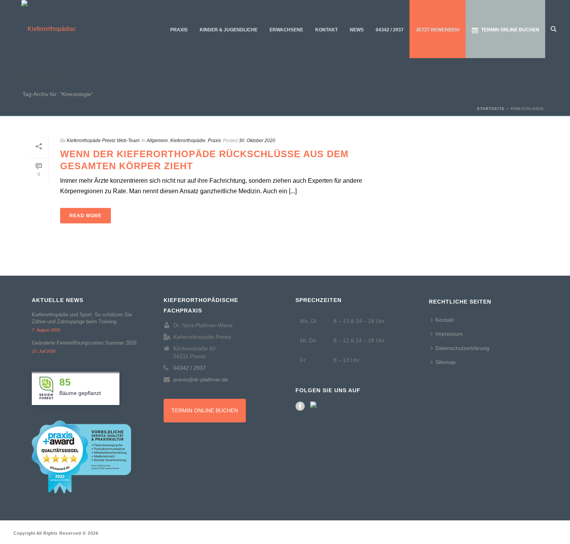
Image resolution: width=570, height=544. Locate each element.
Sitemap (445, 362)
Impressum (449, 334)
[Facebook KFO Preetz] (300, 406)
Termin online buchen (510, 30)
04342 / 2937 (390, 30)
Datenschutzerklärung (462, 348)
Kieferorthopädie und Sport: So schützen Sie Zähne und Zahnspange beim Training (82, 318)
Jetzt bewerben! (438, 30)
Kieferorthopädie (188, 140)
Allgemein (157, 140)
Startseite (491, 108)
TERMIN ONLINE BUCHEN (204, 410)
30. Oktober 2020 (257, 140)
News (357, 30)
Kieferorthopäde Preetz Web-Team (103, 140)
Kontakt (326, 30)
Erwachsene (286, 30)
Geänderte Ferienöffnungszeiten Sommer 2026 (84, 343)
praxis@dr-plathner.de (200, 379)
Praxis (179, 30)
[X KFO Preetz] (315, 406)
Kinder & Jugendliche (228, 30)
